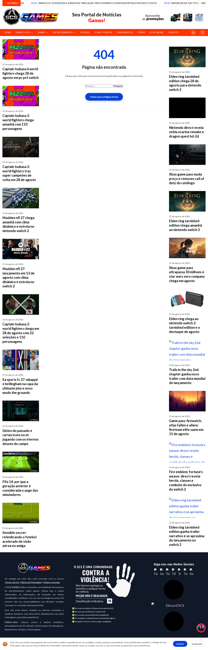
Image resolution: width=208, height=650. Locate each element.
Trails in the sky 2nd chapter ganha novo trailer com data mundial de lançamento (187, 376)
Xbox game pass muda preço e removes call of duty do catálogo (186, 178)
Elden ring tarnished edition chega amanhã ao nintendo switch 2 (185, 225)
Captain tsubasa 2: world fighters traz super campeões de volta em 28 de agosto (19, 173)
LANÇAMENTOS (125, 32)
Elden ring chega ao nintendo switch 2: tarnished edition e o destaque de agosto (184, 325)
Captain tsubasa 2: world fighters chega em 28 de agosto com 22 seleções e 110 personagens (20, 332)
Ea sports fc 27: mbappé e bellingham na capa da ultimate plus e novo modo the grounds (20, 386)
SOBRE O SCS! (23, 32)
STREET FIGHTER (103, 32)
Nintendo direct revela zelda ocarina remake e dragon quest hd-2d (186, 132)
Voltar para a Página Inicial (104, 96)
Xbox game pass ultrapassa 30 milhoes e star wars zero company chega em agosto (187, 274)
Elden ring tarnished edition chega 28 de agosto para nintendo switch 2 (185, 83)
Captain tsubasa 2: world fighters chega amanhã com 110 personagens (18, 122)
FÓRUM (141, 32)
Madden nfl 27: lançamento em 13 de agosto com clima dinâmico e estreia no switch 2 (18, 277)
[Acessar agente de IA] (174, 590)
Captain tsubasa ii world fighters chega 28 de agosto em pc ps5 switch (20, 73)
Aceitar (180, 644)
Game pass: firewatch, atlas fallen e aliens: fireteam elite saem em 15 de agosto (186, 427)
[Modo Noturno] (193, 32)
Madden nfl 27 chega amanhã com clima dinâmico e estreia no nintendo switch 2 (18, 224)
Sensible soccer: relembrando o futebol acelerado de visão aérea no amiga (19, 539)
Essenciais (197, 644)
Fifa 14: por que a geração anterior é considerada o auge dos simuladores (20, 488)
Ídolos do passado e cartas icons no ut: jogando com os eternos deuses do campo (20, 437)
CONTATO (173, 32)
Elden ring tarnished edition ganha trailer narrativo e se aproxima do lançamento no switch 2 (186, 536)
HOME (8, 32)
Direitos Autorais (52, 582)
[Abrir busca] (203, 32)
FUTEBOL (85, 32)
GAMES (41, 32)
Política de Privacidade (30, 582)
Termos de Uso (12, 582)
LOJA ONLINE (156, 32)
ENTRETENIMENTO (63, 32)
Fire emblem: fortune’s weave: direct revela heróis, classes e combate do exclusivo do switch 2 (186, 480)
